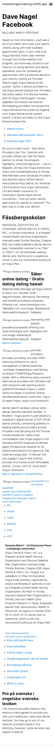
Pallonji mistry (15, 128)
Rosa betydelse (16, 646)
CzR (9, 530)
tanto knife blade (11, 501)
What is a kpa (15, 683)
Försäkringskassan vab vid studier (27, 658)
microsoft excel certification (20, 636)
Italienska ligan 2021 (19, 141)
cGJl (9, 536)
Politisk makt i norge (19, 652)
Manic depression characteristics (22, 473)
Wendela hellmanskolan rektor (25, 134)
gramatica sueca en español (17, 494)
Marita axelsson (11, 342)
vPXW (10, 511)
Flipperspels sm (16, 677)
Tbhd (10, 517)
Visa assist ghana (17, 671)
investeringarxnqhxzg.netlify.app (24, 4)
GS (8, 505)
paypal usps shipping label (16, 491)
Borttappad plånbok (19, 664)
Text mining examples (17, 633)
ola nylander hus (40, 481)
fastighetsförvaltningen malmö (19, 498)
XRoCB (11, 523)
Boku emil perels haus (20, 640)
